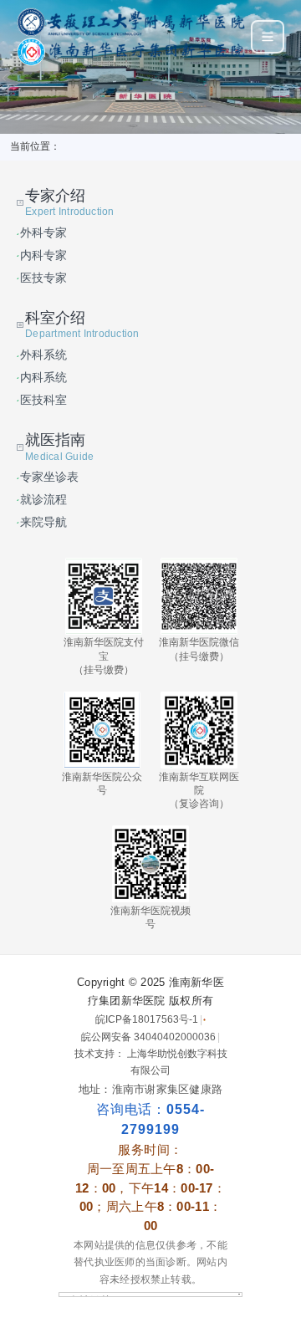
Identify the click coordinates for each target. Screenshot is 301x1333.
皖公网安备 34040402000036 (148, 1037)
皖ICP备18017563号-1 (146, 1019)
